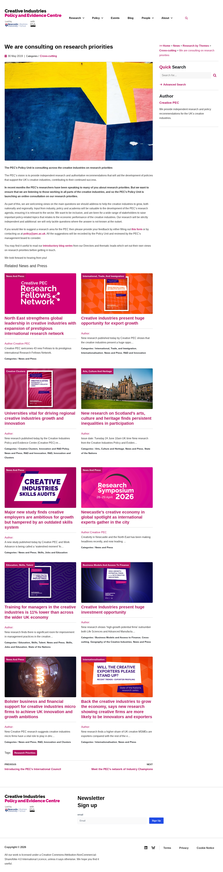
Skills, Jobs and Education (53, 552)
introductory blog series (58, 245)
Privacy (184, 848)
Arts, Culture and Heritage (97, 371)
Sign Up (156, 820)
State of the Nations (39, 647)
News (176, 45)
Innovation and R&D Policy (54, 448)
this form (136, 229)
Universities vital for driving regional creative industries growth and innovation (40, 418)
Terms (167, 848)
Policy (96, 18)
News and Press (15, 276)
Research (75, 18)
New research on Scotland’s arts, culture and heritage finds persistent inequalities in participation (116, 418)
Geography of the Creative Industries (111, 642)
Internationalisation (92, 353)
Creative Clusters (15, 371)
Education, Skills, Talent (19, 565)
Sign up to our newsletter (191, 863)
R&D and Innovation (134, 353)
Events (115, 18)
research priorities (24, 752)
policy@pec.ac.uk (34, 233)
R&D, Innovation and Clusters (54, 742)
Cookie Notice (205, 848)
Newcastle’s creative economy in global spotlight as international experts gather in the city (113, 517)
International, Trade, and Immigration (103, 276)
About (165, 18)
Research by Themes (196, 45)
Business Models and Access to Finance (106, 565)
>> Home (164, 45)
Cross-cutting (48, 56)
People (146, 18)
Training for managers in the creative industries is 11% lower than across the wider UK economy (40, 612)
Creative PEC (169, 102)
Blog (131, 18)
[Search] (214, 75)
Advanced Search (174, 84)
